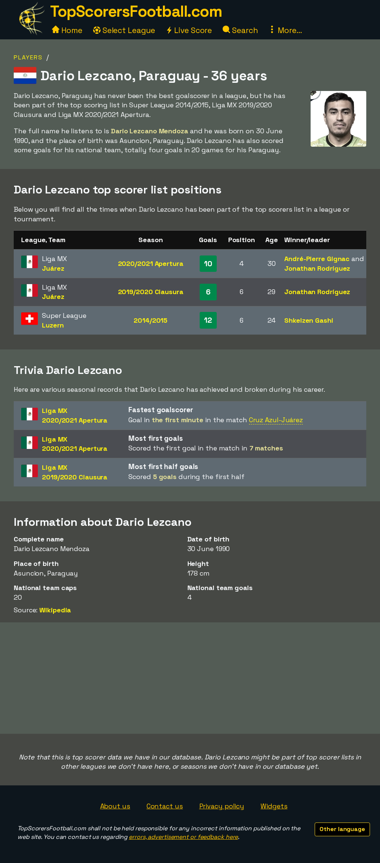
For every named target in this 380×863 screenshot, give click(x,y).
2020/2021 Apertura (150, 263)
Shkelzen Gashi (308, 320)
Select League (128, 30)
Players (28, 57)
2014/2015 (150, 320)
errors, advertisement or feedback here (183, 837)
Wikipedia (55, 610)
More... (289, 30)
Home (70, 30)
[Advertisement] (190, 678)
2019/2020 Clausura (150, 291)
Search (244, 30)
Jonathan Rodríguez (317, 268)
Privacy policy (222, 806)
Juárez (53, 268)
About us (115, 806)
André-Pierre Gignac (317, 258)
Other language (342, 829)
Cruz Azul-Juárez (276, 420)
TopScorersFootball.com (136, 11)
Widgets (274, 806)
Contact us (165, 806)
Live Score (192, 30)
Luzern (52, 325)
